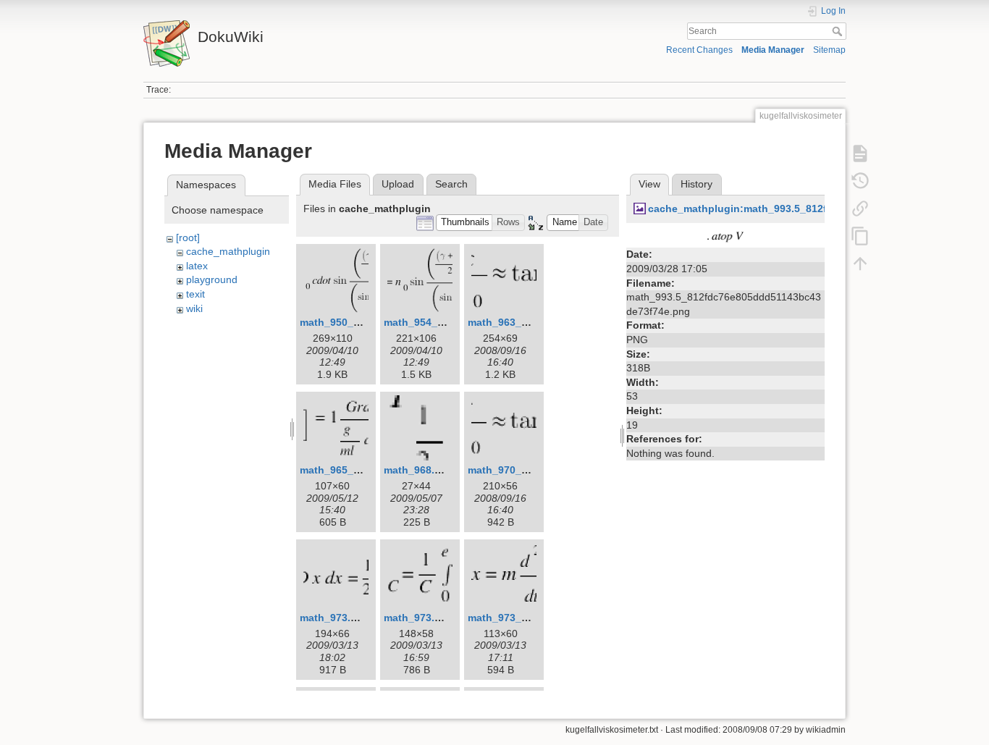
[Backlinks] (860, 208)
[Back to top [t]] (860, 263)
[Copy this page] (860, 236)
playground (211, 279)
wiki (194, 308)
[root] (188, 237)
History (696, 184)
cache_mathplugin (228, 251)
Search (839, 31)
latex (197, 266)
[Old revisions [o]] (860, 181)
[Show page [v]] (860, 153)
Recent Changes (699, 50)
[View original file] (726, 237)
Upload (398, 184)
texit (195, 294)
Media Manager (772, 50)
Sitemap (829, 50)
